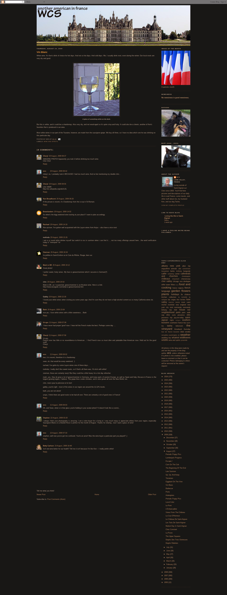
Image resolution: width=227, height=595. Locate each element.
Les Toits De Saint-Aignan (175, 523)
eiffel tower (165, 285)
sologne (178, 320)
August (169, 451)
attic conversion (184, 268)
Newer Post (41, 494)
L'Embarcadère (171, 509)
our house (179, 310)
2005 (166, 582)
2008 (166, 572)
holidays (175, 294)
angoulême (165, 269)
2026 (166, 377)
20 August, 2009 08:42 (58, 171)
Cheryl (45, 156)
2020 (166, 397)
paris (178, 312)
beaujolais (165, 271)
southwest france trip (178, 323)
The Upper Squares (173, 536)
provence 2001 (184, 315)
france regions (178, 288)
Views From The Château (175, 512)
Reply (45, 164)
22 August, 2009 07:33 (58, 433)
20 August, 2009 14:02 (62, 212)
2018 (166, 404)
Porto (168, 492)
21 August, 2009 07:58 (57, 335)
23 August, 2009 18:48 (63, 446)
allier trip (186, 266)
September (170, 448)
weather (185, 334)
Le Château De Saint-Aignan (176, 519)
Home (97, 494)
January (169, 568)
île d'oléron (185, 294)
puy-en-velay (179, 318)
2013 (166, 421)
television (179, 326)
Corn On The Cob (172, 465)
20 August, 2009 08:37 (57, 156)
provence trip (166, 318)
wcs (44, 171)
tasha (169, 326)
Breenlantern (48, 212)
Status (166, 220)
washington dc (174, 335)
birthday (179, 271)
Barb (45, 310)
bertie (172, 271)
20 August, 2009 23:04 (56, 310)
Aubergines (170, 495)
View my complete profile (172, 205)
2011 (166, 428)
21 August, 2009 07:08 (57, 322)
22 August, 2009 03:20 (59, 418)
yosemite (184, 340)
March (169, 561)
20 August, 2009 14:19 (58, 224)
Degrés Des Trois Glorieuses (177, 540)
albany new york (170, 266)
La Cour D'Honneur (173, 516)
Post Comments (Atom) (56, 499)
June (168, 551)
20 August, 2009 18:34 (59, 252)
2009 (166, 435)
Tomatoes (169, 478)
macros (171, 302)
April (168, 557)
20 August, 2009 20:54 (55, 282)
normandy (178, 307)
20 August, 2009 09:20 (65, 199)
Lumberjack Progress (174, 458)
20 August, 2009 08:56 (57, 184)
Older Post (152, 494)
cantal (177, 274)
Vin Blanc (42, 52)
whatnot (175, 337)
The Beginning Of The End (176, 468)
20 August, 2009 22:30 (57, 297)
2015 (166, 414)
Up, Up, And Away (172, 475)
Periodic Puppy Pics (173, 454)
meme (177, 302)
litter (178, 299)
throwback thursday (182, 329)
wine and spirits (51, 141)
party (174, 315)
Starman (46, 252)
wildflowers (185, 337)
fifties (173, 285)
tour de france (166, 332)
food (177, 284)
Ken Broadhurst (49, 199)
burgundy (186, 271)
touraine (176, 332)
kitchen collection (168, 297)
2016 (166, 411)
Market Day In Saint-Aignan (176, 526)
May (168, 554)
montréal (171, 305)
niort (171, 307)
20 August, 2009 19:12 (61, 265)
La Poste (169, 533)
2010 (166, 431)
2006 (166, 579)
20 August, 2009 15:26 (58, 237)
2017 (166, 407)
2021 (166, 394)
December (170, 438)
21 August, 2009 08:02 (58, 354)
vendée (187, 332)
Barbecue (169, 488)
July (168, 547)
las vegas (172, 300)
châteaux (165, 279)
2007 (166, 575)
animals (174, 269)
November (170, 441)
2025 (166, 380)
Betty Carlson (48, 446)
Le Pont (169, 505)
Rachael (46, 224)
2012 (166, 424)
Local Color (170, 502)
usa (182, 332)
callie (163, 273)
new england (181, 305)
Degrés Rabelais (172, 543)
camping (171, 274)
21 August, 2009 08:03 (58, 405)
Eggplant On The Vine (174, 482)
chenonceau (185, 279)
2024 (166, 383)
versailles (164, 335)
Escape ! (169, 461)
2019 (166, 400)
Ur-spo (45, 322)
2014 (166, 418)
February (170, 564)
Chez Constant (171, 529)
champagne (186, 276)
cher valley (166, 281)
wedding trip (166, 338)
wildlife (164, 340)
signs (172, 320)
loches (182, 300)
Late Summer (171, 471)
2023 (166, 387)
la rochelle (182, 297)
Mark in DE (47, 265)
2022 (166, 390)
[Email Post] (59, 139)
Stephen (46, 418)
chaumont (175, 279)
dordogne (186, 281)
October (169, 444)
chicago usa (177, 281)
